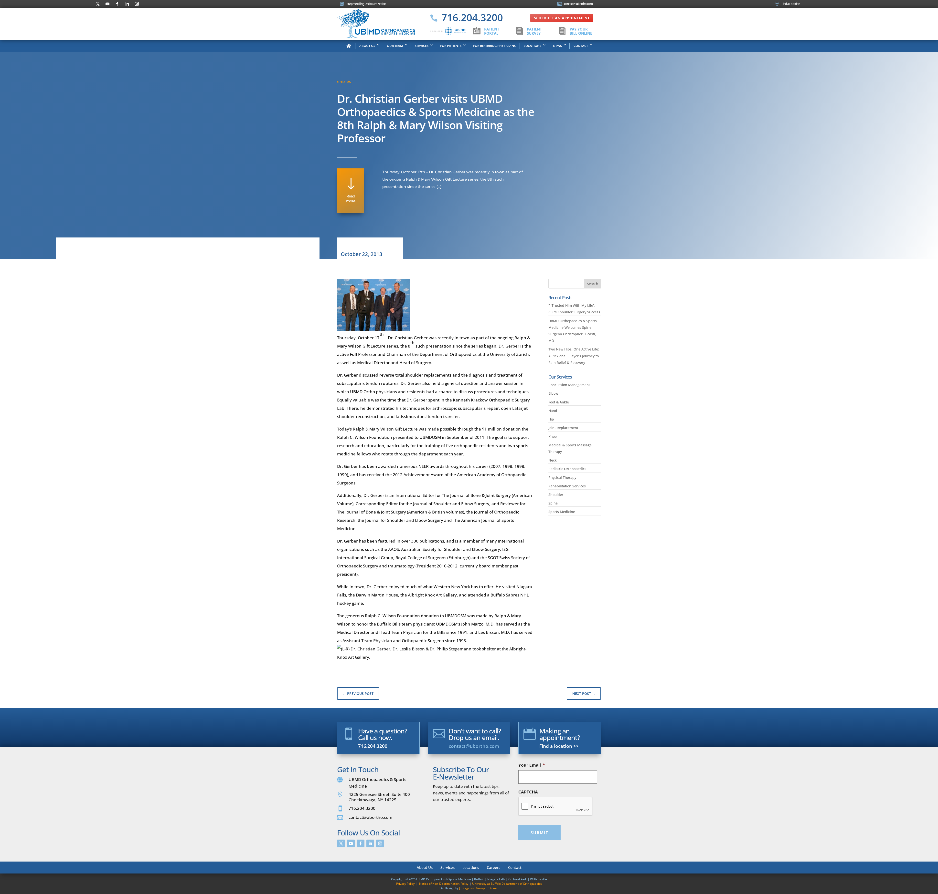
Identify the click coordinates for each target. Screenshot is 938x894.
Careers (493, 867)
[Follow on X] (98, 4)
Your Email (531, 765)
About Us (367, 45)
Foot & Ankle (558, 402)
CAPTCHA (528, 792)
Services (421, 45)
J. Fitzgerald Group (472, 888)
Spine (553, 503)
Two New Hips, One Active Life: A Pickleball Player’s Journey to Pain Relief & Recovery (573, 356)
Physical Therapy (562, 477)
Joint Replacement (563, 427)
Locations (532, 45)
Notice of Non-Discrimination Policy (443, 884)
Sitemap (493, 888)
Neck (552, 460)
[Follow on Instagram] (137, 4)
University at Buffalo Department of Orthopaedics (507, 884)
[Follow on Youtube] (107, 4)
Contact (581, 45)
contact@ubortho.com (474, 746)
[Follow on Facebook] (117, 4)
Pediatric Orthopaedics (567, 468)
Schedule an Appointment (562, 18)
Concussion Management (569, 384)
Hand (552, 410)
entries (344, 81)
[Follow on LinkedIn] (127, 4)
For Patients (450, 45)
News (557, 45)
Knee (552, 436)
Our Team (395, 45)
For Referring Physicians (494, 45)
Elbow (553, 393)
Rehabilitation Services (567, 486)
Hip (551, 419)
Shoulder (555, 494)
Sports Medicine (561, 511)
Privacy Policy (405, 884)
